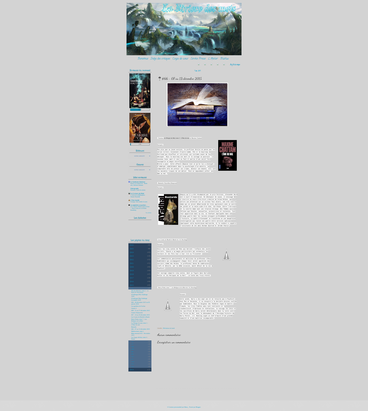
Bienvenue (143, 59)
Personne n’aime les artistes (137, 190)
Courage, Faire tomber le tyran (138, 201)
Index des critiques (160, 59)
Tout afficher (148, 212)
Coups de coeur (180, 59)
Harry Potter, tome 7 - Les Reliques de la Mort (139, 320)
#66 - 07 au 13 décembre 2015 (140, 329)
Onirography (134, 188)
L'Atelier (213, 59)
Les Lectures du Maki (137, 193)
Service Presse (198, 59)
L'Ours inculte (134, 200)
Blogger (198, 407)
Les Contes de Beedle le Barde (140, 317)
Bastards (133, 327)
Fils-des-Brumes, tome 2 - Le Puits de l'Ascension (140, 291)
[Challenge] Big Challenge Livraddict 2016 (139, 299)
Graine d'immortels (137, 312)
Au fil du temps (235, 64)
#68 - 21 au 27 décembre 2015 (140, 310)
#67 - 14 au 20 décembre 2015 (140, 315)
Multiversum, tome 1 (137, 331)
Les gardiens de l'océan (138, 306)
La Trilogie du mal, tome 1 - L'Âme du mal (139, 324)
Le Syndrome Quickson (137, 182)
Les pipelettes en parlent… (138, 205)
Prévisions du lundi (169, 328)
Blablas (224, 59)
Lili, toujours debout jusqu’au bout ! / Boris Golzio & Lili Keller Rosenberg (139, 208)
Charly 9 (133, 308)
